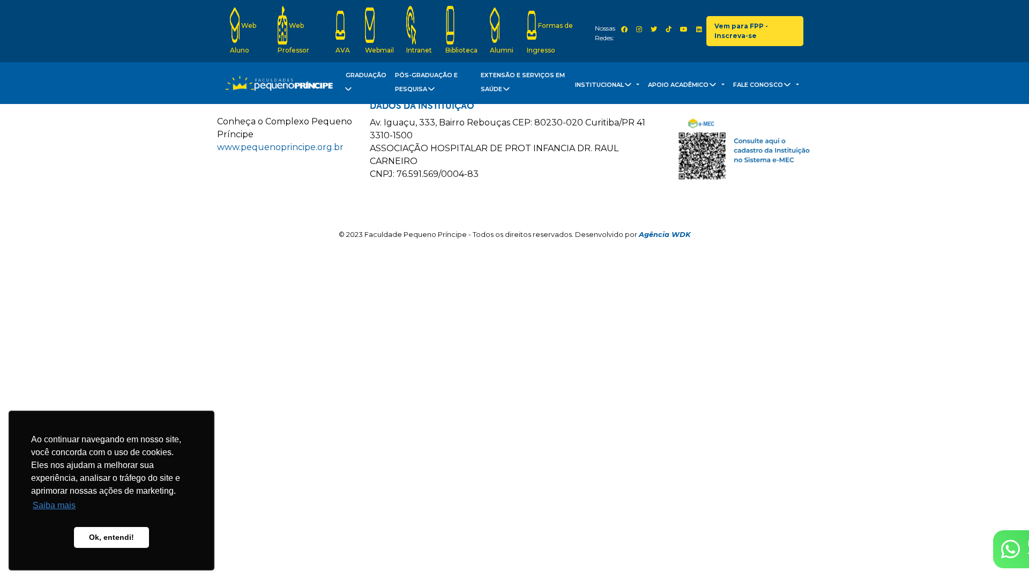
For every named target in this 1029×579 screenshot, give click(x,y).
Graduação (366, 75)
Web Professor (293, 37)
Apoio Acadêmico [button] (679, 84)
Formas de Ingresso (550, 37)
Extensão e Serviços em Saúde (523, 82)
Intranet (419, 50)
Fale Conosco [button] (759, 84)
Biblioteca (461, 50)
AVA (342, 50)
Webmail (379, 50)
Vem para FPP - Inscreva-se (741, 31)
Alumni (501, 50)
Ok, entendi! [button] (111, 537)
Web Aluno (243, 37)
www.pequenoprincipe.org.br (280, 147)
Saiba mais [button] (54, 505)
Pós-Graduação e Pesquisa (426, 82)
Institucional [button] (600, 84)
